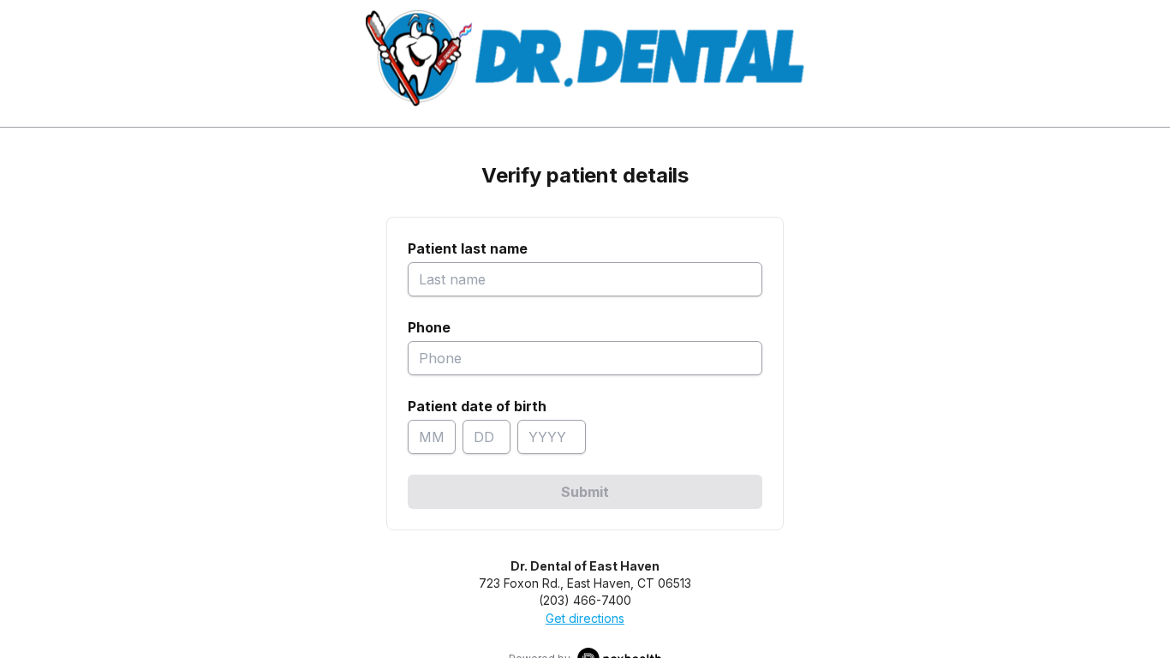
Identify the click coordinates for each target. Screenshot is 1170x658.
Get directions (585, 618)
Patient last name (468, 248)
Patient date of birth (477, 406)
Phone (429, 327)
